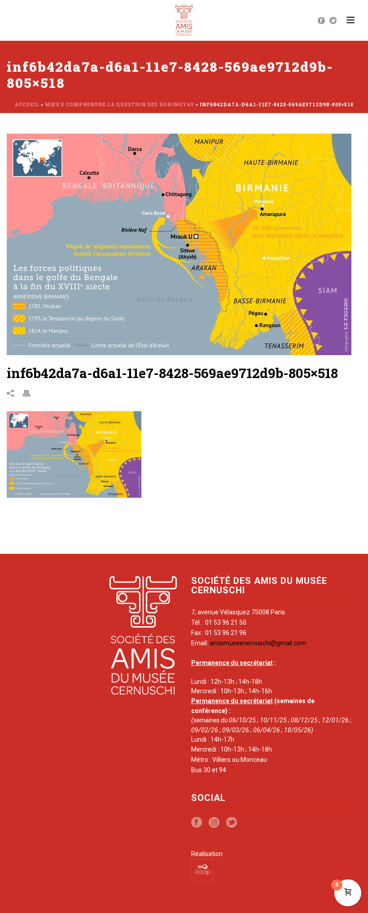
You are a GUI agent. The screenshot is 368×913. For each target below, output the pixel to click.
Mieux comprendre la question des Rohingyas (119, 105)
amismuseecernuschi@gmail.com (258, 643)
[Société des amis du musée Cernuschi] (184, 20)
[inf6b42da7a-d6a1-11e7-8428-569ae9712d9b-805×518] (184, 244)
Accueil (27, 105)
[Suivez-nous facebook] (196, 823)
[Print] (31, 393)
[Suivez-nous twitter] (231, 823)
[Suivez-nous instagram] (214, 823)
